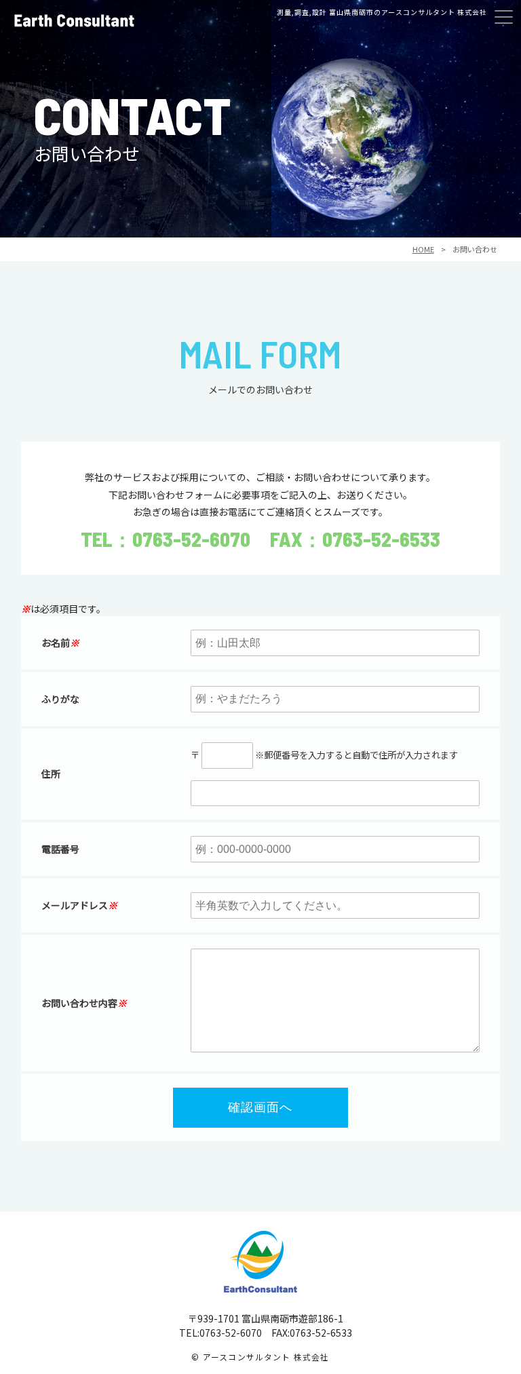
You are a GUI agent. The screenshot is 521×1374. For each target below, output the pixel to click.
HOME (423, 249)
